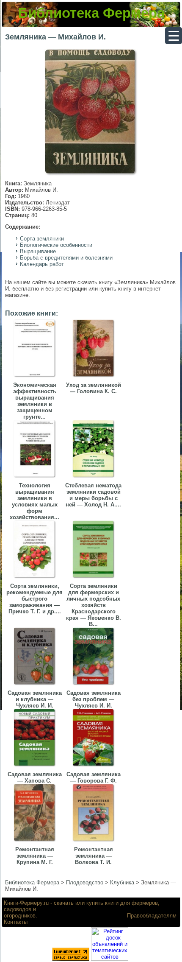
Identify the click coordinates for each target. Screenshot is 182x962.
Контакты (16, 922)
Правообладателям (151, 915)
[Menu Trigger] (173, 35)
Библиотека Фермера (91, 13)
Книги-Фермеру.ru (26, 903)
